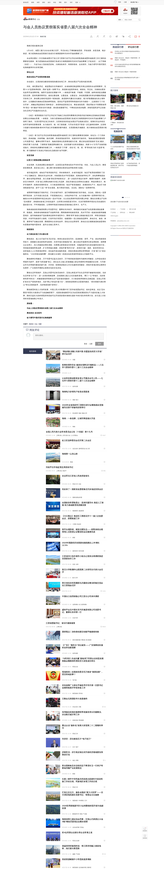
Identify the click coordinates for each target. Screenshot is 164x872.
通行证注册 (132, 209)
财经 (43, 2)
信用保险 (75, 604)
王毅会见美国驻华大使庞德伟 (74, 699)
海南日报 (43, 36)
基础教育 (81, 511)
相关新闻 (32, 351)
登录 (85, 344)
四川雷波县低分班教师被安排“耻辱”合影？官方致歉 (127, 78)
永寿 (77, 564)
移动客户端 (134, 2)
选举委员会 (81, 448)
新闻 (32, 2)
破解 (74, 854)
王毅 (79, 707)
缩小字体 (97, 36)
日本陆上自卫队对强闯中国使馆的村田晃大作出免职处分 (127, 52)
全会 (35, 324)
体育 (38, 2)
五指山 (82, 827)
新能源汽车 (75, 814)
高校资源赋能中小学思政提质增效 (76, 859)
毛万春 (75, 680)
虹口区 (88, 448)
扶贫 (74, 564)
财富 (74, 537)
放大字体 (104, 36)
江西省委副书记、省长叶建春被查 (60, 623)
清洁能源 (88, 640)
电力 (77, 400)
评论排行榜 (133, 47)
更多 (76, 2)
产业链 (85, 814)
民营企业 (75, 666)
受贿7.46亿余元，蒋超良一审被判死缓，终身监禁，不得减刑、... (127, 59)
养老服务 (81, 720)
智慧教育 (75, 511)
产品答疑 (113, 212)
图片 (65, 2)
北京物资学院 (82, 867)
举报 (91, 36)
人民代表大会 (66, 435)
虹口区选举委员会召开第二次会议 (76, 440)
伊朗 (77, 760)
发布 (99, 344)
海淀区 (79, 524)
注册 (125, 2)
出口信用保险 (82, 604)
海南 (74, 400)
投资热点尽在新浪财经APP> (32, 369)
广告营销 (122, 209)
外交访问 (75, 707)
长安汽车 (75, 618)
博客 (60, 2)
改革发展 (75, 386)
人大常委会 (74, 435)
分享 (129, 36)
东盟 (74, 359)
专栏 (71, 2)
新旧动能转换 (77, 640)
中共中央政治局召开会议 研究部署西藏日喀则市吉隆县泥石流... (127, 65)
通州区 (89, 867)
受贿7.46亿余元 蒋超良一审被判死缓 (125, 72)
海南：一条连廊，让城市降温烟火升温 (78, 418)
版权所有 (131, 228)
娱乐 (49, 2)
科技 (54, 2)
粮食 (74, 773)
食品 (74, 760)
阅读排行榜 (118, 47)
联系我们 (113, 209)
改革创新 (75, 653)
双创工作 (75, 484)
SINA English (114, 216)
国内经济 (75, 551)
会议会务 (75, 448)
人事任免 (59, 435)
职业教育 (75, 413)
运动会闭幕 (76, 827)
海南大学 (84, 413)
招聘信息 (122, 212)
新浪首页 (25, 2)
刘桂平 (64, 471)
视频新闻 (118, 131)
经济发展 (81, 551)
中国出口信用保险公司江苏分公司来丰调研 (80, 596)
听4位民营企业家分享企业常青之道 (77, 832)
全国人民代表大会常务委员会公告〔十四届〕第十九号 (69, 432)
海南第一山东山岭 (70, 454)
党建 (39, 324)
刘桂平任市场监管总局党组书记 (59, 467)
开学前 (80, 693)
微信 (123, 36)
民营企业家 (76, 840)
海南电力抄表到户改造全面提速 (75, 392)
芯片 (74, 747)
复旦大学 (75, 577)
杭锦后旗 (75, 720)
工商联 (75, 524)
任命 (79, 484)
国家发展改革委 (77, 497)
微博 (117, 36)
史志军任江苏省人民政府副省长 (75, 476)
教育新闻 (75, 693)
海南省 (31, 324)
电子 (77, 747)
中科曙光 (81, 800)
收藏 (110, 36)
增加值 (83, 640)
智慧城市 (75, 800)
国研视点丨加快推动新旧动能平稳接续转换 (80, 632)
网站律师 (132, 212)
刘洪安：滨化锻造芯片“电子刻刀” (76, 739)
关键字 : (26, 324)
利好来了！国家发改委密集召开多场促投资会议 (82, 489)
